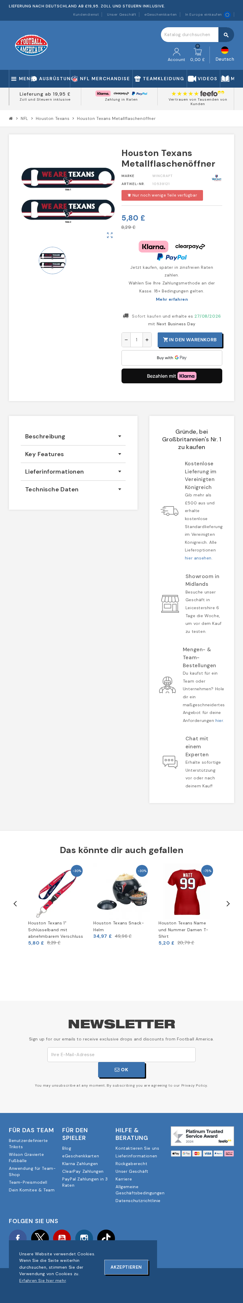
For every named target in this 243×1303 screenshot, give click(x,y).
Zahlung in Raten (121, 99)
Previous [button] (15, 904)
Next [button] (228, 904)
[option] (56, 904)
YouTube (62, 1238)
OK (124, 1069)
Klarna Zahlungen (80, 1163)
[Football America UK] (31, 45)
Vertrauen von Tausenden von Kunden (198, 102)
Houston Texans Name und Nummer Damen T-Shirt (183, 929)
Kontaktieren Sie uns (137, 1148)
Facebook (18, 1238)
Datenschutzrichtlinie (138, 1200)
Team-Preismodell (28, 1182)
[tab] (73, 436)
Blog (66, 1148)
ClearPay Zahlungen (83, 1171)
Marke (128, 175)
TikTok (106, 1238)
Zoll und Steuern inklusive (45, 99)
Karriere (124, 1179)
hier (219, 720)
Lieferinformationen (136, 1156)
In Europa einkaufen (203, 14)
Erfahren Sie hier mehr (42, 1280)
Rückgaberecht (131, 1163)
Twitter (40, 1238)
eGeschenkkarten (160, 14)
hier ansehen (198, 558)
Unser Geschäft (121, 14)
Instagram (84, 1238)
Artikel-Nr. (133, 183)
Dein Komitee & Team (32, 1190)
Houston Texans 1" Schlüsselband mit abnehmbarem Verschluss (55, 929)
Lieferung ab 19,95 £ (45, 94)
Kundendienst (86, 14)
